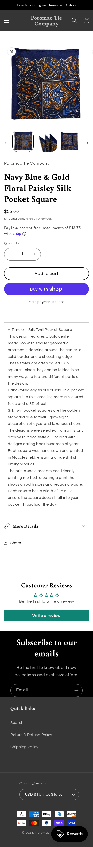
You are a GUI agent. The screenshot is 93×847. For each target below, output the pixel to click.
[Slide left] (5, 143)
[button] (7, 20)
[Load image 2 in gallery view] (46, 141)
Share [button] (15, 543)
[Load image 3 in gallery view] (69, 141)
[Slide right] (87, 143)
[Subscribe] (76, 690)
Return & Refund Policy (31, 735)
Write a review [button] (46, 615)
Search (17, 723)
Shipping (10, 218)
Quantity (11, 243)
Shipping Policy (24, 747)
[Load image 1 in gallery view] (23, 141)
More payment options (46, 302)
